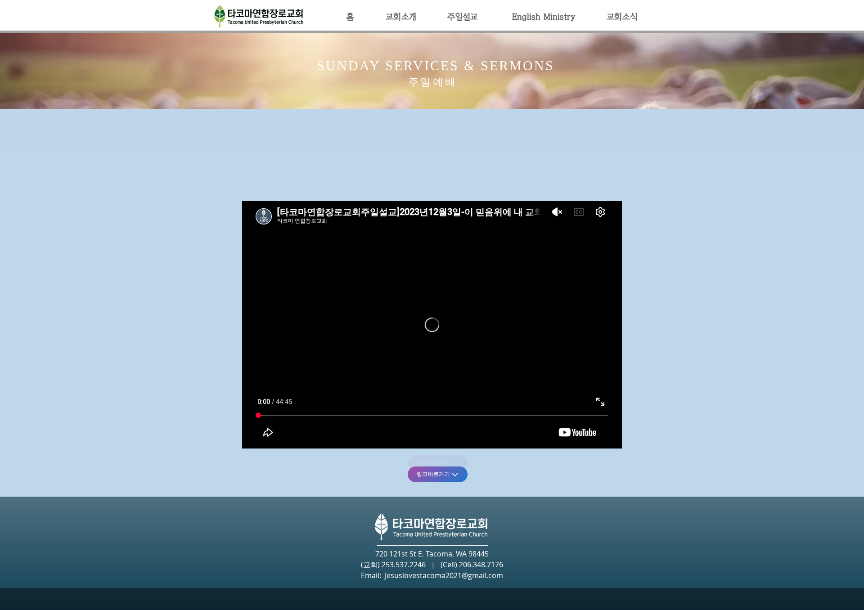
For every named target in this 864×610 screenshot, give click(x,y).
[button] (400, 17)
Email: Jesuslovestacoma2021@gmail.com (432, 575)
